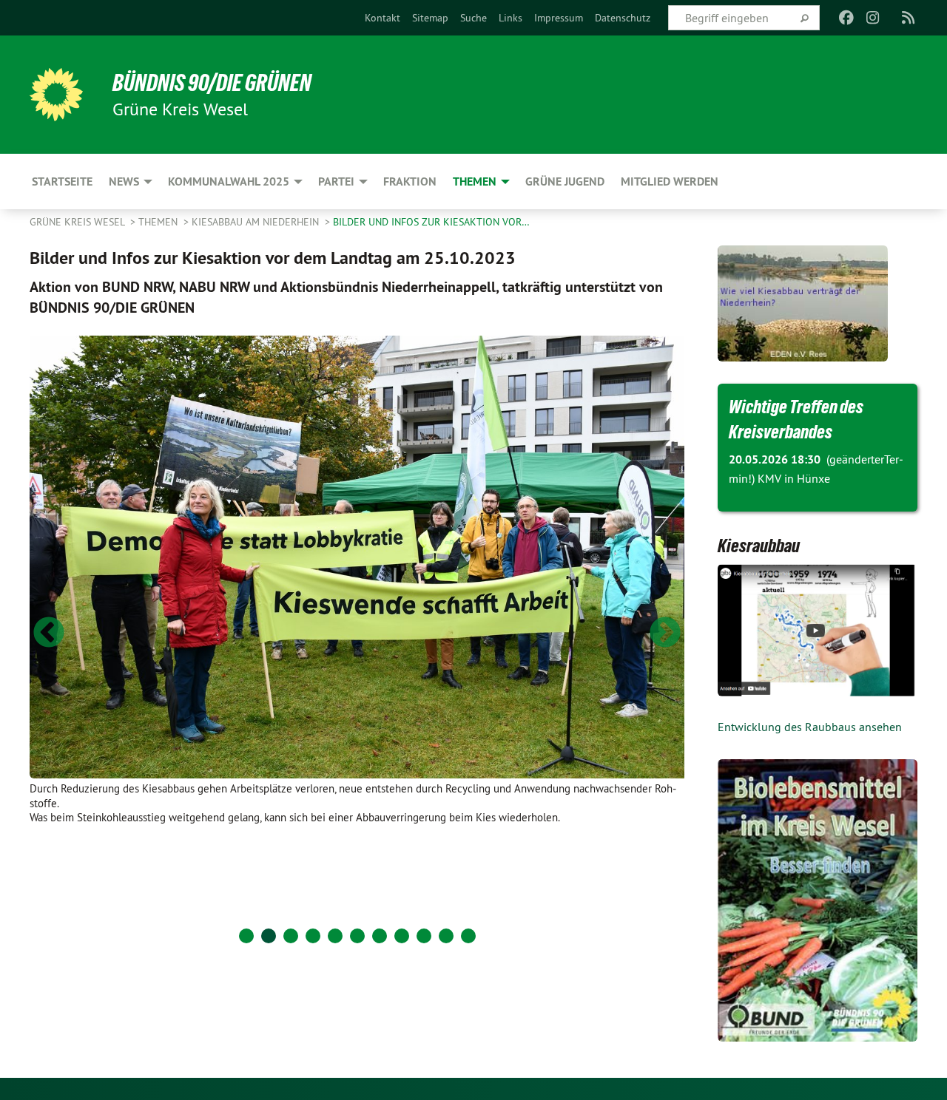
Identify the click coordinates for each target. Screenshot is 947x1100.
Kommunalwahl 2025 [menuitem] (228, 181)
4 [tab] (313, 935)
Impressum (558, 17)
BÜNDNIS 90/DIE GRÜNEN (211, 82)
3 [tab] (290, 935)
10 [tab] (446, 935)
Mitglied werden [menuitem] (669, 181)
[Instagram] (873, 17)
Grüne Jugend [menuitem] (564, 181)
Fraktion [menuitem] (410, 181)
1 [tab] (246, 935)
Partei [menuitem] (336, 181)
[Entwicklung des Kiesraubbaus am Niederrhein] (817, 630)
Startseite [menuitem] (62, 181)
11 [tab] (468, 935)
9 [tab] (424, 935)
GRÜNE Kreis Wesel (78, 221)
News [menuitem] (124, 181)
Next (665, 633)
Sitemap (430, 17)
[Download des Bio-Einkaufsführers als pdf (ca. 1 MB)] (817, 900)
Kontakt (382, 17)
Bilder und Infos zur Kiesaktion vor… (431, 221)
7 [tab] (379, 935)
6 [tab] (357, 935)
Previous (49, 633)
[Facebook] (846, 17)
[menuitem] (382, 17)
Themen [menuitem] (474, 181)
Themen (159, 221)
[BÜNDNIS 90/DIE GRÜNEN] (56, 94)
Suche (473, 17)
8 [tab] (401, 935)
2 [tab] (268, 935)
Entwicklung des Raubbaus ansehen (810, 726)
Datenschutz (622, 17)
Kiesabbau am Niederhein (257, 221)
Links (510, 17)
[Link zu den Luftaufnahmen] (803, 254)
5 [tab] (335, 935)
